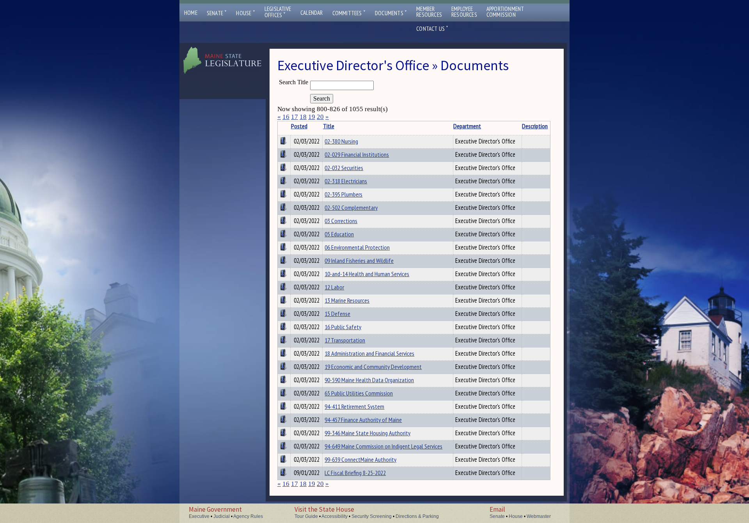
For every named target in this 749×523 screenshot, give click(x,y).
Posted (299, 126)
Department (467, 126)
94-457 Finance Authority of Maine (363, 419)
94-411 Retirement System (354, 406)
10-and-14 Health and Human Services (367, 273)
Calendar (311, 13)
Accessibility (334, 516)
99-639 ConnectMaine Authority (360, 459)
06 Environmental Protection (357, 247)
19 (311, 117)
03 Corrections (341, 220)
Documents (391, 13)
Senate (217, 13)
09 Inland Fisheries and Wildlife (359, 260)
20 (320, 117)
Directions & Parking (417, 516)
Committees (349, 13)
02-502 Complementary (351, 207)
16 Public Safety (343, 327)
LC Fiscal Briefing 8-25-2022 (355, 472)
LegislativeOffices (277, 12)
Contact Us (432, 28)
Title (328, 126)
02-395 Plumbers (343, 194)
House (245, 13)
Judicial (221, 516)
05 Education (339, 234)
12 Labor (334, 287)
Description (535, 126)
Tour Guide (306, 516)
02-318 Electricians (346, 181)
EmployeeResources (464, 12)
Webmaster (539, 516)
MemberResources (429, 12)
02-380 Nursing (341, 141)
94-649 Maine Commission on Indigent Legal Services (383, 446)
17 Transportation (345, 340)
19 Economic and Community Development (373, 366)
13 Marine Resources (347, 300)
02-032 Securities (344, 167)
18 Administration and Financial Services (369, 353)
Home (190, 13)
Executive (199, 516)
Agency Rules (248, 516)
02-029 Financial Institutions (357, 154)
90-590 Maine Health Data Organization (369, 380)
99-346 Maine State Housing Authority (367, 433)
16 (285, 117)
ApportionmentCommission (505, 12)
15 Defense (337, 313)
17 (294, 117)
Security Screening (371, 516)
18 (303, 117)
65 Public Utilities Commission (359, 393)
